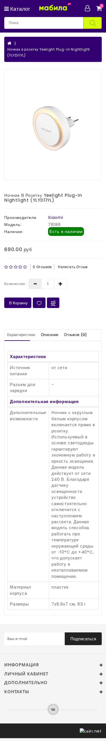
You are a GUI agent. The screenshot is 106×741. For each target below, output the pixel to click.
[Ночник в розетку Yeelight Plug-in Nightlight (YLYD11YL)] (53, 124)
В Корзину (18, 303)
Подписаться (83, 639)
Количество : (15, 283)
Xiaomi (55, 217)
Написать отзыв (73, 266)
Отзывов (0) (75, 334)
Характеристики (21, 334)
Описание (49, 334)
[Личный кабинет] (90, 8)
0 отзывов (42, 266)
